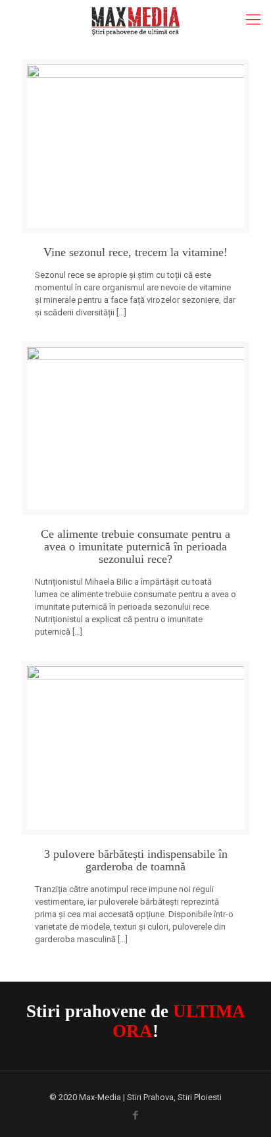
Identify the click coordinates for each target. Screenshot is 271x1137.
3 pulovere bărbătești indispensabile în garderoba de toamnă (136, 860)
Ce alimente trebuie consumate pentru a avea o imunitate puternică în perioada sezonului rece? (135, 547)
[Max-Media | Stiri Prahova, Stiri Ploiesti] (135, 19)
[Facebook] (136, 1115)
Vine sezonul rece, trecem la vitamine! (135, 252)
